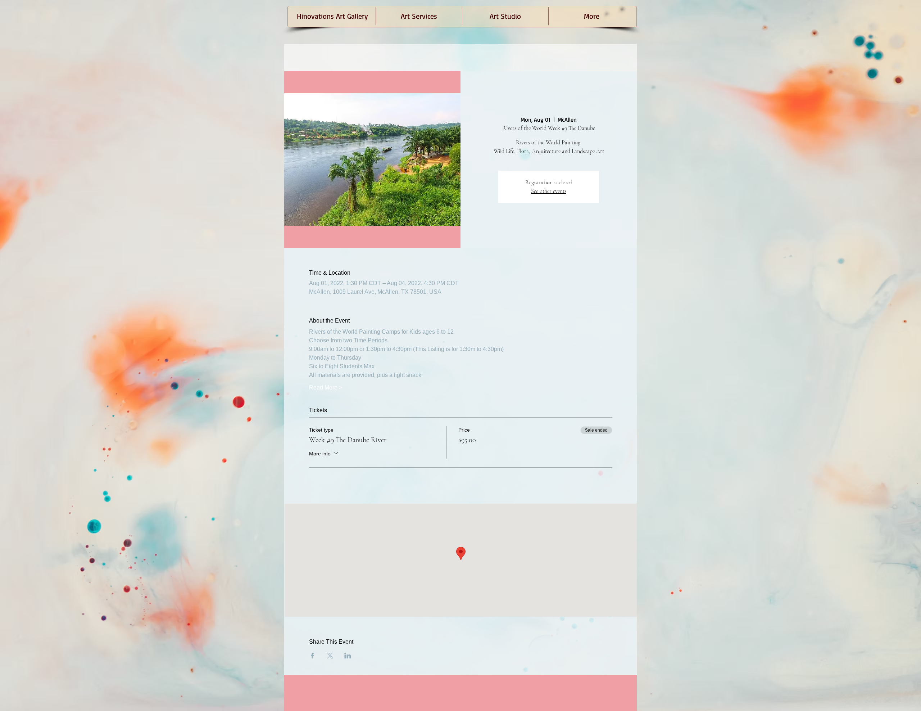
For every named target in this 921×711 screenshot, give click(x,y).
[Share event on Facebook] (312, 655)
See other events (548, 191)
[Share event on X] (330, 655)
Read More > (325, 387)
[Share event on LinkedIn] (347, 655)
